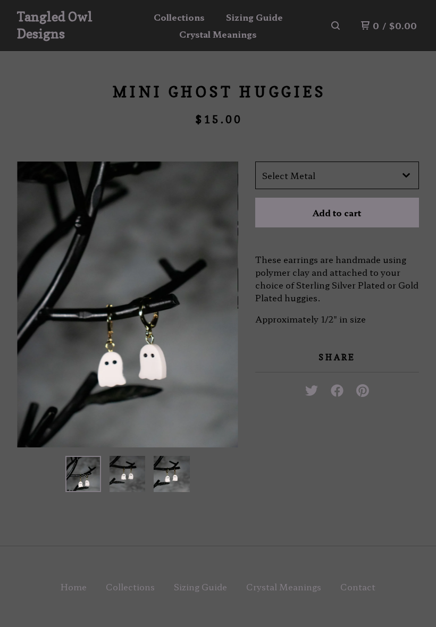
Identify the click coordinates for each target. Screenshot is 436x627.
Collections (179, 17)
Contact (357, 586)
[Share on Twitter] (311, 387)
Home (74, 586)
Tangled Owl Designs (55, 25)
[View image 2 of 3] (127, 474)
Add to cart (337, 212)
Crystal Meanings (218, 34)
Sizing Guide (254, 17)
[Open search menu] (335, 25)
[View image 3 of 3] (171, 474)
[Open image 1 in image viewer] (127, 304)
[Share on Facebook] (337, 387)
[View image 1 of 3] (83, 474)
